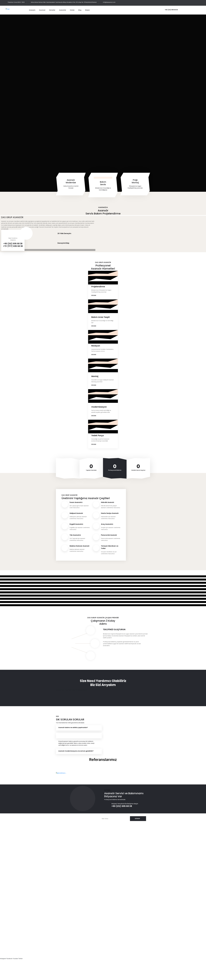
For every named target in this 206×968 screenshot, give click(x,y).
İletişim (87, 10)
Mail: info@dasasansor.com (64, 950)
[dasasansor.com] (11, 9)
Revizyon (58, 910)
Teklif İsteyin (193, 10)
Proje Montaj (135, 181)
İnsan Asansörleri (103, 553)
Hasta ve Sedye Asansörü (103, 563)
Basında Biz (59, 866)
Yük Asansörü (103, 573)
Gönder (137, 818)
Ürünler (72, 10)
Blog (79, 10)
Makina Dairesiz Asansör (103, 579)
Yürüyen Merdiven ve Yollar (103, 582)
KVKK (135, 963)
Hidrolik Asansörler (103, 557)
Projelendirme (60, 902)
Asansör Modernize (71, 181)
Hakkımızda (59, 863)
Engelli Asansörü (103, 566)
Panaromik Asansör (103, 576)
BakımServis (103, 183)
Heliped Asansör (103, 560)
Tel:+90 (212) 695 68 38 (63, 944)
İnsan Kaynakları (61, 868)
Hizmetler (52, 10)
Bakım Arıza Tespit (61, 907)
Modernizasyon (60, 905)
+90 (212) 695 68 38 (171, 10)
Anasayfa (32, 10)
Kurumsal (42, 10)
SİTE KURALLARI (145, 963)
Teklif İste (62, 164)
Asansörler (62, 10)
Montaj (58, 913)
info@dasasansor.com (109, 2)
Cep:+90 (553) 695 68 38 (64, 946)
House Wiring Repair (103, 550)
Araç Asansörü (103, 569)
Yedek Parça (60, 916)
